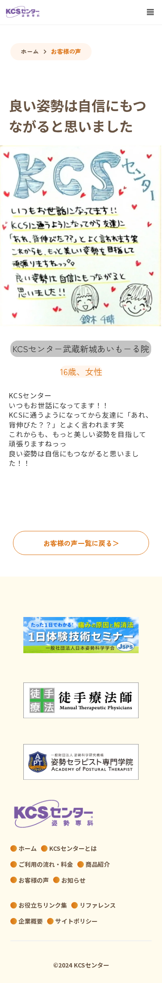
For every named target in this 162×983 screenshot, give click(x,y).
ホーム (30, 51)
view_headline (150, 12)
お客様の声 (66, 51)
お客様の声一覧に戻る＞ (81, 543)
